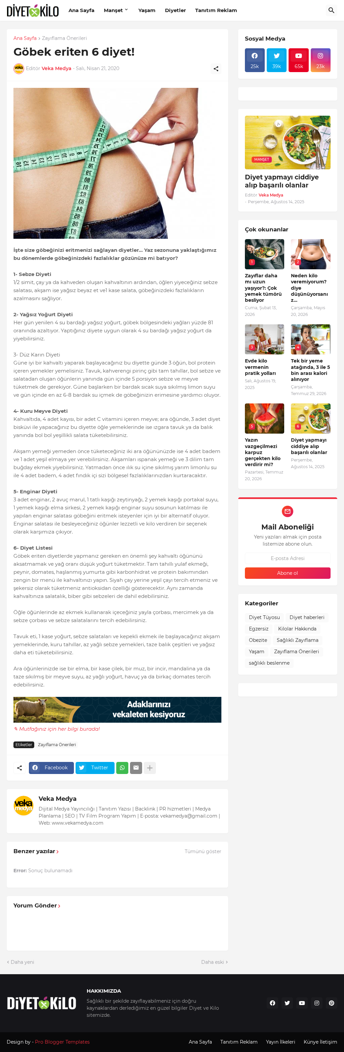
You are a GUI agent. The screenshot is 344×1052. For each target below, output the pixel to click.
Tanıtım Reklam (216, 10)
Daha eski (212, 962)
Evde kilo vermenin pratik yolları (260, 367)
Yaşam (147, 10)
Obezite (258, 640)
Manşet (113, 10)
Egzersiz (258, 629)
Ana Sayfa (81, 10)
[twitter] (287, 1003)
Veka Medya (58, 798)
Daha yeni (22, 962)
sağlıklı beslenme (269, 663)
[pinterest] (331, 1003)
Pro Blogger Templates (62, 1042)
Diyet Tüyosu (264, 617)
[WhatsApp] (122, 768)
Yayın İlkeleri (280, 1042)
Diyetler (175, 10)
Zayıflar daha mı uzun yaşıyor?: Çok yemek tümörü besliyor (263, 288)
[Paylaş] (216, 68)
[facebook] (272, 1003)
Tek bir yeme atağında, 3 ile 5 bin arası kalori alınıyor (310, 370)
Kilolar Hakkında (297, 629)
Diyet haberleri (307, 617)
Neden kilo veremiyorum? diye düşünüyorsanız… (309, 288)
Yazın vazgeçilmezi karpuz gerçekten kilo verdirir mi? (263, 452)
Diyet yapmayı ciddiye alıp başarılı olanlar (282, 181)
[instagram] (316, 1003)
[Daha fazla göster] (150, 768)
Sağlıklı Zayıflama (297, 640)
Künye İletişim (320, 1042)
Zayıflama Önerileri (64, 38)
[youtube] (302, 1003)
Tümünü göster (203, 851)
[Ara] (331, 10)
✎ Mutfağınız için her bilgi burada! (56, 729)
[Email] (136, 768)
